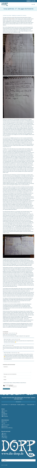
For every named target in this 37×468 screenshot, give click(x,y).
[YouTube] (29, 1)
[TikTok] (33, 1)
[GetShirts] (34, 1)
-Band (13, 18)
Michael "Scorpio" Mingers (7, 15)
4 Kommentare (24, 15)
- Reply (19, 339)
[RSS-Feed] (35, 1)
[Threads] (31, 1)
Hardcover (10, 18)
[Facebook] (30, 1)
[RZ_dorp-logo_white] (18, 440)
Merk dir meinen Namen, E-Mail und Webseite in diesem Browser (15, 382)
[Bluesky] (28, 1)
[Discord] (27, 1)
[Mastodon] (32, 1)
